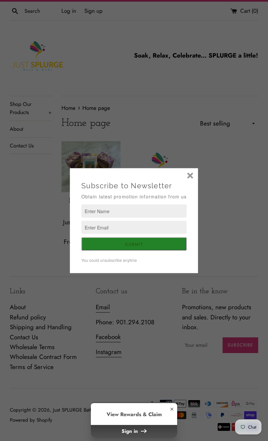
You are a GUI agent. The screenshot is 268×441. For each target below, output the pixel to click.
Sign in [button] (131, 431)
